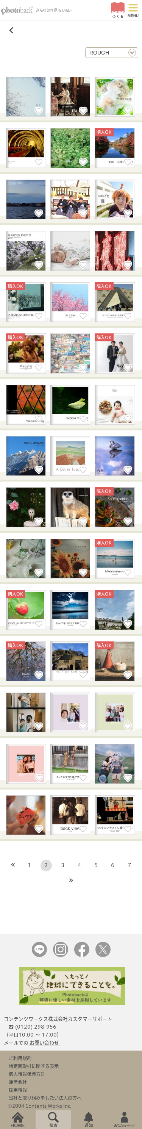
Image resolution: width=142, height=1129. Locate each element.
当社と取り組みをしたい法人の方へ (45, 1098)
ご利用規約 (20, 1058)
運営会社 (18, 1082)
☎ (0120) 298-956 (32, 1026)
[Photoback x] (103, 955)
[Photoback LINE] (39, 955)
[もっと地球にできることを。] (72, 1003)
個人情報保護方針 (27, 1074)
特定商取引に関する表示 (34, 1066)
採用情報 (18, 1090)
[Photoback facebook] (82, 955)
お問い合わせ (44, 1042)
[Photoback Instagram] (60, 955)
